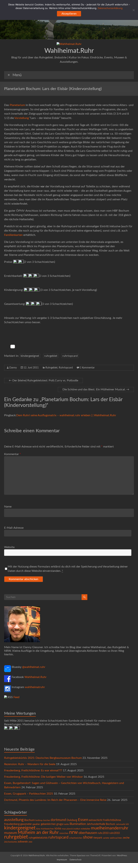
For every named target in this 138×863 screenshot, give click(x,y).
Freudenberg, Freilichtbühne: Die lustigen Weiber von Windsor (43, 776)
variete (106, 838)
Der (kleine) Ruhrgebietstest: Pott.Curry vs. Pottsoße (43, 380)
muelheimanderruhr (109, 828)
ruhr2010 (114, 833)
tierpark (97, 838)
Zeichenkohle (10, 842)
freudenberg (12, 824)
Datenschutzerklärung (110, 8)
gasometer (26, 824)
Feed (16, 697)
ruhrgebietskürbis (38, 838)
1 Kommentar (87, 367)
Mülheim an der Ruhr (38, 832)
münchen (63, 833)
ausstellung (14, 820)
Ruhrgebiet (51, 367)
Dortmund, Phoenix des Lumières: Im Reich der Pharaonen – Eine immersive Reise (55, 800)
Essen (83, 820)
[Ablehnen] (133, 10)
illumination (78, 824)
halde (66, 824)
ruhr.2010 (103, 833)
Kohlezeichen (47, 829)
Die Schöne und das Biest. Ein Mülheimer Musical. (96, 389)
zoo (30, 842)
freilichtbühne (112, 820)
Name (8, 506)
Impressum (62, 860)
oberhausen (88, 833)
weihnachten (116, 838)
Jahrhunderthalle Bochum (101, 824)
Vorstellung (21, 118)
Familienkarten (13, 235)
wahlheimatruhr (35, 687)
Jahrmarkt (120, 824)
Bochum (29, 820)
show (88, 837)
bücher (46, 820)
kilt (127, 824)
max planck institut (71, 829)
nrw (73, 832)
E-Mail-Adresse (14, 527)
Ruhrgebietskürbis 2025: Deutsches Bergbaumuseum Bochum (43, 757)
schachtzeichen (75, 838)
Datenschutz (75, 860)
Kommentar (12, 454)
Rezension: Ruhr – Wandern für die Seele (29, 764)
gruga (59, 824)
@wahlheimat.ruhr (33, 667)
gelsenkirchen (48, 824)
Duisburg (72, 820)
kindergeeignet (30, 355)
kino (38, 829)
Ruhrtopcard (66, 367)
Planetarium (17, 105)
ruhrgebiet (50, 355)
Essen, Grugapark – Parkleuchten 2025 (28, 793)
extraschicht (95, 820)
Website (9, 547)
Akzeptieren (69, 13)
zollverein (23, 842)
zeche (126, 837)
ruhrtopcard (70, 355)
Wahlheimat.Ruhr (69, 51)
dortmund (58, 820)
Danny (13, 367)
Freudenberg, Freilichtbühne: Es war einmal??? (33, 770)
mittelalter (85, 829)
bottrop (39, 820)
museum (10, 833)
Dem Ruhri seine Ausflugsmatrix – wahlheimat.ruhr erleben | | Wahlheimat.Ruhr (66, 415)
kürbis (58, 828)
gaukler (36, 824)
